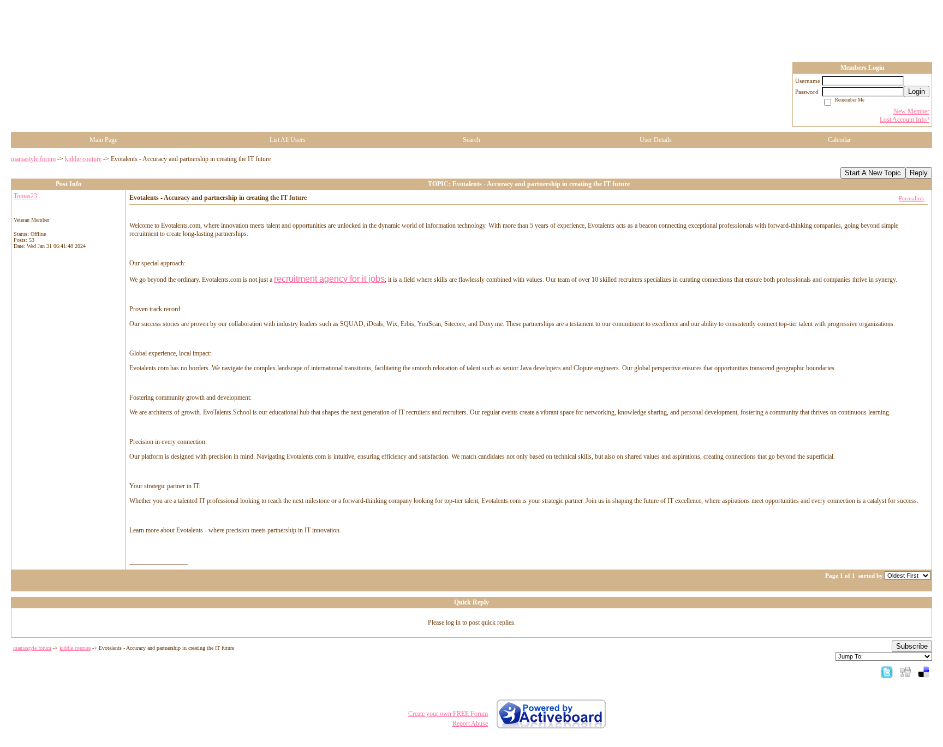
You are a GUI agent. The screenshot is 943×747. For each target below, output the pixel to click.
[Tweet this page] (887, 671)
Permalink (911, 198)
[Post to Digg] (905, 671)
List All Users (288, 140)
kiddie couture (83, 159)
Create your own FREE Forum (448, 714)
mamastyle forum (33, 159)
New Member (911, 111)
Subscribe (912, 646)
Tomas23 (25, 196)
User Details (656, 140)
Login (916, 91)
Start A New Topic (873, 173)
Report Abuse (470, 723)
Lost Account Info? (904, 119)
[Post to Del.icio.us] (923, 671)
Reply (919, 173)
